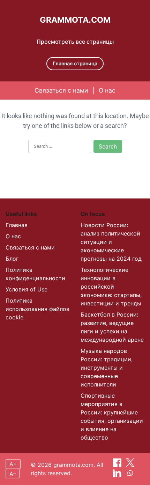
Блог (12, 258)
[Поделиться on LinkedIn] (118, 475)
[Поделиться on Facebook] (118, 464)
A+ (13, 464)
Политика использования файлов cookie (37, 309)
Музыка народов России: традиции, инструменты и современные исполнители (107, 367)
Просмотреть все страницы (75, 41)
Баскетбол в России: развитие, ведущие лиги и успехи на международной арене (112, 327)
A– (12, 473)
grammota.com (75, 20)
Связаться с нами (61, 90)
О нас (107, 90)
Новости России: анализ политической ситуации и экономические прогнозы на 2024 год (111, 242)
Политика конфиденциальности (35, 274)
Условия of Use (26, 289)
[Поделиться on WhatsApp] (130, 475)
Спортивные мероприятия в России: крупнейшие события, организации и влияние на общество (112, 416)
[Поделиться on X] (130, 464)
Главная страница (75, 63)
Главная (17, 225)
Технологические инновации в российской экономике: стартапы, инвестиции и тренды (111, 286)
